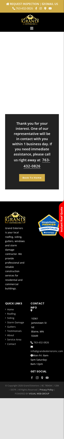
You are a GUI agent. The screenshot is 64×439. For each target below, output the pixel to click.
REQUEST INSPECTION (24, 4)
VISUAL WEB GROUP (39, 393)
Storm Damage (15, 322)
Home (10, 309)
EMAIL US (51, 4)
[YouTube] (47, 377)
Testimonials (14, 331)
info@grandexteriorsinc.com (47, 351)
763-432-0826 (24, 8)
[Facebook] (32, 377)
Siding (10, 318)
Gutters (11, 326)
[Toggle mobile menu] (32, 28)
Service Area (14, 339)
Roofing (11, 313)
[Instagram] (37, 377)
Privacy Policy (46, 389)
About (10, 335)
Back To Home (32, 177)
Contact (11, 344)
